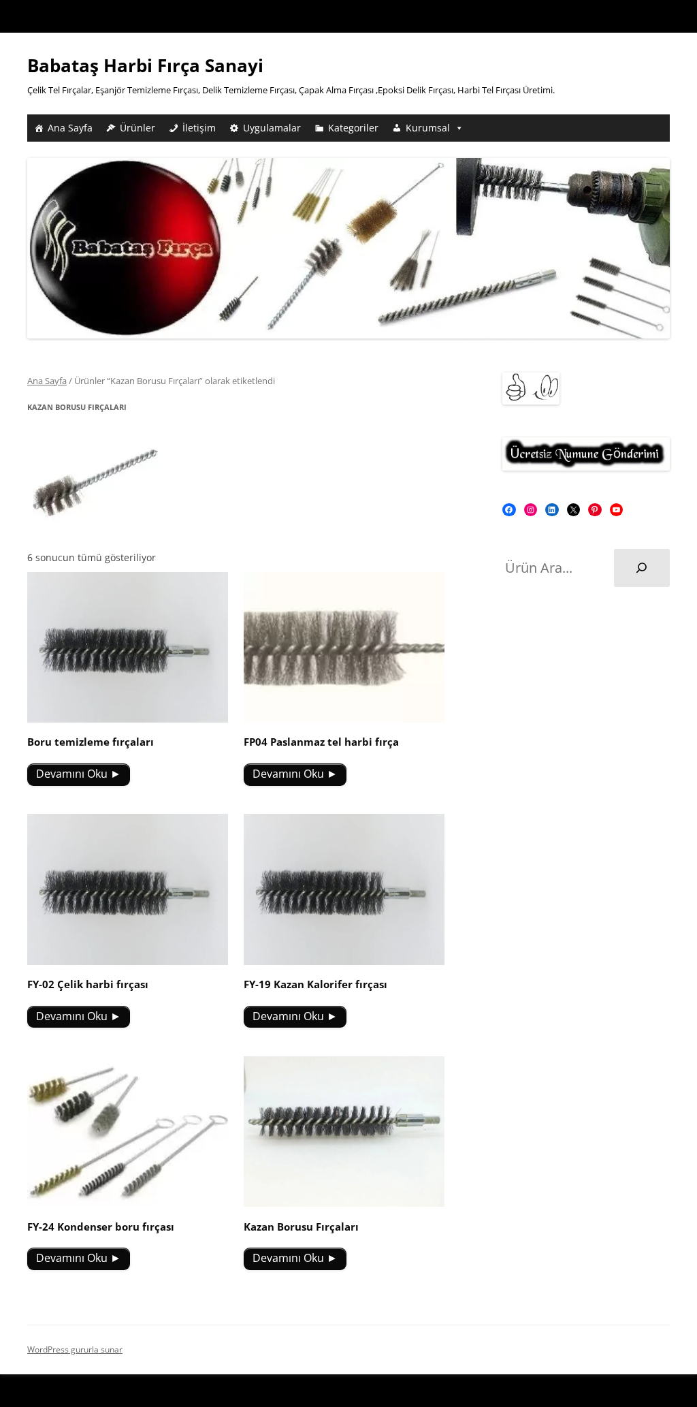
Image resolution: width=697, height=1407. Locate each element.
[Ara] (642, 568)
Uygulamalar (272, 127)
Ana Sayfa (70, 127)
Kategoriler (353, 127)
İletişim (199, 127)
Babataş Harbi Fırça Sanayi (145, 65)
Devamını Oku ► (78, 773)
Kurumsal (428, 127)
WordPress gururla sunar (75, 1349)
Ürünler (137, 127)
